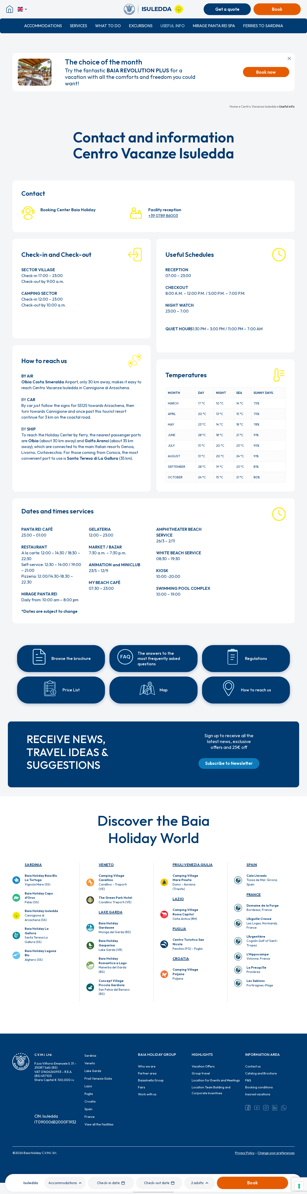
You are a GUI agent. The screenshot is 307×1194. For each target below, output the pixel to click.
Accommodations (43, 25)
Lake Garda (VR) (110, 945)
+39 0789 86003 (163, 215)
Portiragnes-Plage (260, 983)
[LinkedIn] (275, 1107)
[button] (228, 763)
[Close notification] (289, 58)
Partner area (147, 1073)
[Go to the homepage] (131, 9)
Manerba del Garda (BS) (113, 965)
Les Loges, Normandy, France (262, 923)
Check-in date (108, 1183)
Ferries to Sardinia (263, 25)
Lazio (178, 899)
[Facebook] (248, 1107)
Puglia (179, 928)
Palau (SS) (39, 897)
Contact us (253, 1066)
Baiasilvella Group (151, 1080)
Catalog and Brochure (261, 1073)
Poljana (185, 974)
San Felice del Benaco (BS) (114, 987)
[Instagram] (266, 1107)
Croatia (181, 958)
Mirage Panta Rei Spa (214, 25)
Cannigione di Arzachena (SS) (41, 915)
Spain (252, 864)
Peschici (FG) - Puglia (188, 944)
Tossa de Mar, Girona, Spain (262, 880)
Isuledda (30, 1183)
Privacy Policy (244, 1153)
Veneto (106, 864)
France (254, 894)
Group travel (201, 1073)
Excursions (140, 25)
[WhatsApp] (284, 1107)
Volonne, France (258, 956)
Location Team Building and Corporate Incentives (211, 1090)
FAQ (248, 1080)
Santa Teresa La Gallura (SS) (37, 935)
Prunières (256, 969)
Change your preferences (276, 1153)
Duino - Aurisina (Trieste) (185, 882)
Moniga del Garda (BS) (115, 927)
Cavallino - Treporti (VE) (113, 882)
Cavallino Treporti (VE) (115, 900)
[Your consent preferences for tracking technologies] (299, 1186)
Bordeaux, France (263, 907)
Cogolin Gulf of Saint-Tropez (262, 940)
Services (78, 25)
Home (234, 106)
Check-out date (156, 1183)
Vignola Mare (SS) (41, 880)
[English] (23, 9)
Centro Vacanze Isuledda (258, 106)
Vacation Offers (203, 1066)
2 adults (197, 1183)
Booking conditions (259, 1087)
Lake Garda (110, 912)
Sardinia (33, 864)
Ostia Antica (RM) (185, 914)
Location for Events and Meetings (216, 1080)
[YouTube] (257, 1107)
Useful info (172, 25)
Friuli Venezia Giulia (193, 864)
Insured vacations (257, 1094)
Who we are (147, 1066)
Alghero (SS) (40, 955)
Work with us (147, 1094)
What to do (108, 25)
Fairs (141, 1087)
